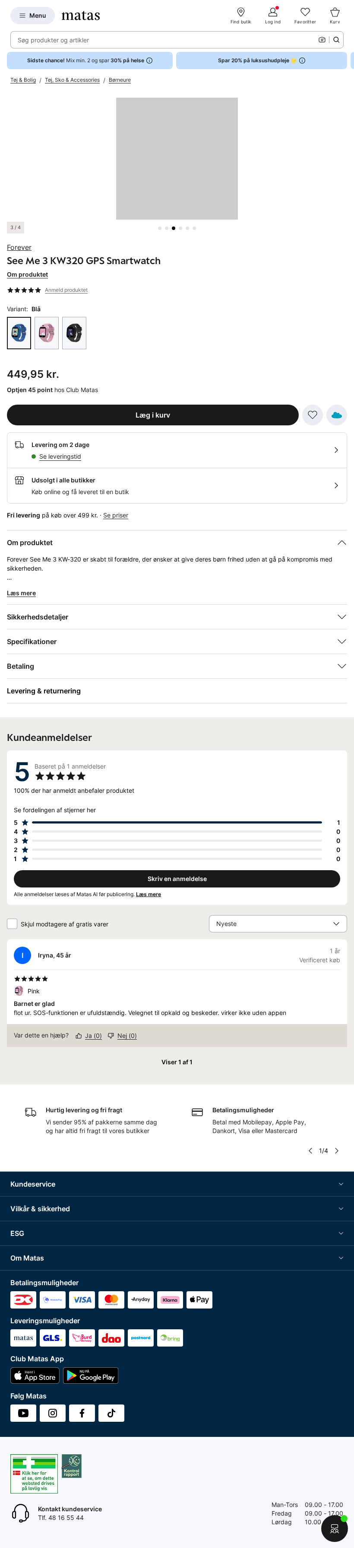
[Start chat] (334, 1528)
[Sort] (74, 333)
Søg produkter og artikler (53, 40)
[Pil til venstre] (310, 1151)
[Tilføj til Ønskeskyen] (336, 415)
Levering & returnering (44, 690)
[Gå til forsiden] (81, 15)
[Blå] (19, 333)
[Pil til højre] (347, 60)
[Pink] (47, 333)
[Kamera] (322, 40)
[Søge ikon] (336, 40)
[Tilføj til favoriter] (312, 415)
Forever (19, 247)
